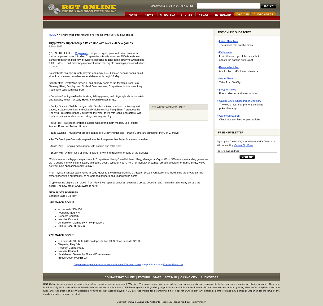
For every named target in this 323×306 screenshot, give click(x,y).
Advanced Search (229, 115)
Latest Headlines (228, 41)
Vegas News (226, 78)
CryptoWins (81, 53)
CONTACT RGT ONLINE (120, 277)
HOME (52, 34)
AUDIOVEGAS (209, 277)
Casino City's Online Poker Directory (240, 100)
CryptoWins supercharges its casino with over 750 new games (107, 264)
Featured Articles (229, 67)
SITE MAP (171, 277)
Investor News (227, 89)
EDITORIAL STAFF (149, 277)
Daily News (225, 52)
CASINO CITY (188, 277)
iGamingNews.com (173, 264)
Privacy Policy (198, 302)
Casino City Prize (243, 145)
